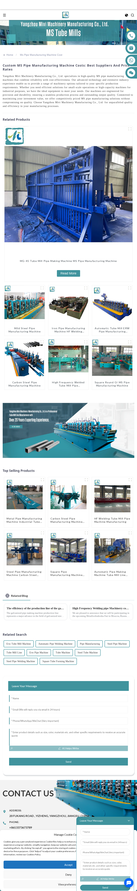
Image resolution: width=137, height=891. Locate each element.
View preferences (68, 884)
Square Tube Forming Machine (58, 661)
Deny (68, 874)
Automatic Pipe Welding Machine (55, 643)
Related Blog (19, 595)
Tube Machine (63, 652)
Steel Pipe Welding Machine (20, 661)
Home (9, 54)
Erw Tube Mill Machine (18, 643)
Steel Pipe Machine (117, 643)
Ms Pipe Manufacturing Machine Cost (41, 54)
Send (68, 761)
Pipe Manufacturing (90, 643)
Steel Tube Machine (88, 652)
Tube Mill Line (14, 652)
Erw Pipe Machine (38, 652)
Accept (68, 864)
